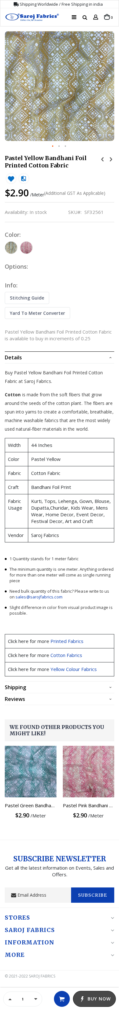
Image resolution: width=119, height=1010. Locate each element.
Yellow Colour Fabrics (73, 669)
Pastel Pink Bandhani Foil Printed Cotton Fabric (89, 805)
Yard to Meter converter (37, 313)
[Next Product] (110, 158)
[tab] (59, 357)
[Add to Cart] (62, 999)
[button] (53, 146)
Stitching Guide (27, 298)
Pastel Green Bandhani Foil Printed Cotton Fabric (30, 805)
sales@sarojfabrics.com (39, 597)
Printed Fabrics (66, 641)
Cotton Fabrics (66, 655)
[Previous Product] (102, 158)
